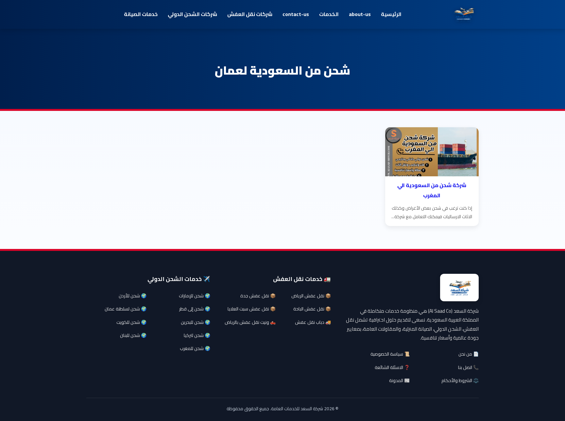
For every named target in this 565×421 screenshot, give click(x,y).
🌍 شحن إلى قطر (194, 309)
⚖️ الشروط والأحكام (460, 380)
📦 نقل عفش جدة (258, 295)
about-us (360, 14)
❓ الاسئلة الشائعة (392, 367)
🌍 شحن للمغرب (195, 348)
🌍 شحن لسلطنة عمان (125, 309)
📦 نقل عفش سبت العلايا (252, 309)
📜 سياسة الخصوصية (390, 354)
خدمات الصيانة (141, 14)
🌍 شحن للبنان (133, 335)
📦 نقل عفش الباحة (312, 309)
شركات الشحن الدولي (192, 14)
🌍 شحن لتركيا (197, 335)
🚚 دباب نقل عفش (313, 322)
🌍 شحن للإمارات (194, 295)
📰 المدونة (399, 380)
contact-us (295, 14)
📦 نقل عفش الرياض (311, 295)
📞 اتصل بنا (468, 367)
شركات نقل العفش (249, 14)
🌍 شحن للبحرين (195, 322)
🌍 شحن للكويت (131, 322)
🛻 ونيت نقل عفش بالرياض (250, 322)
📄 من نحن (468, 354)
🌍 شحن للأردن (132, 295)
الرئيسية (391, 14)
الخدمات (329, 14)
